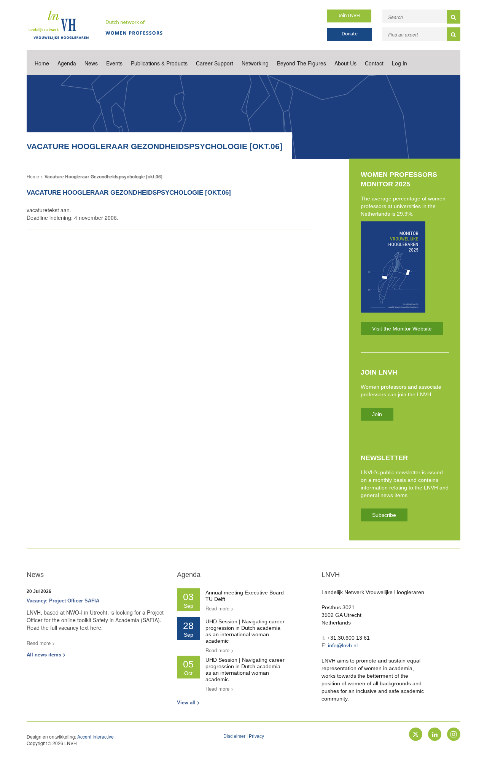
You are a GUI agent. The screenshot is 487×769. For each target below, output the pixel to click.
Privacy (256, 736)
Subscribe (384, 515)
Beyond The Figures (301, 63)
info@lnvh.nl (343, 645)
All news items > (46, 654)
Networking (255, 63)
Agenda (66, 63)
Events (114, 63)
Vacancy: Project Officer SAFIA (63, 601)
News (91, 63)
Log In (399, 63)
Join (377, 414)
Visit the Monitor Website (402, 329)
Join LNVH (349, 16)
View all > (188, 702)
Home (42, 63)
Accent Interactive (95, 736)
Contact (374, 63)
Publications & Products (159, 63)
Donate (350, 34)
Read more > (41, 643)
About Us (345, 63)
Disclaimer (234, 736)
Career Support (214, 63)
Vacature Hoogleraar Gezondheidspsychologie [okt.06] (103, 176)
